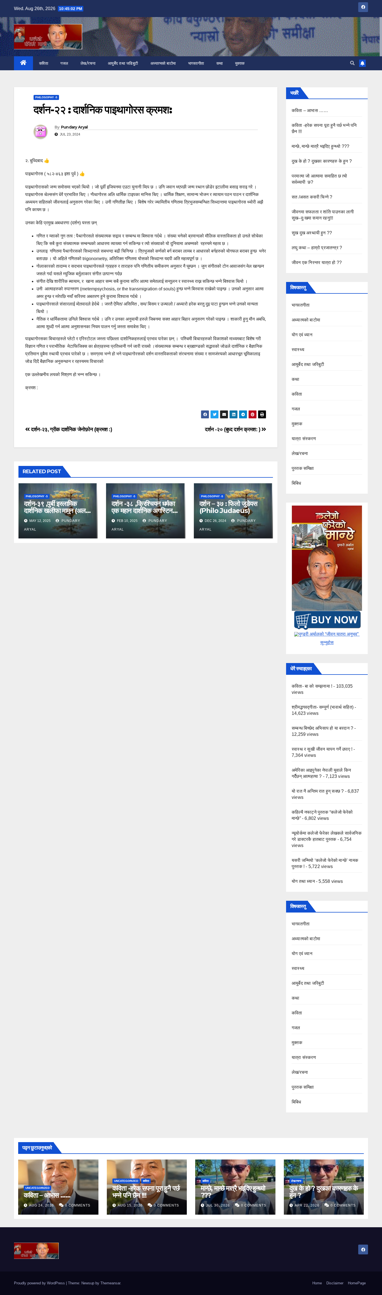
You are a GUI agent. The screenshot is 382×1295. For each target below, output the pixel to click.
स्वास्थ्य (298, 349)
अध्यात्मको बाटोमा (163, 63)
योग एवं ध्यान (302, 334)
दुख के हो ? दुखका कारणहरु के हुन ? (322, 161)
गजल (64, 63)
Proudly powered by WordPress (40, 1283)
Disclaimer (334, 1283)
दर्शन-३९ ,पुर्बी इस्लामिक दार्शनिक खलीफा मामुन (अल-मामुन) (56, 511)
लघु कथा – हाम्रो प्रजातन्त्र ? (317, 247)
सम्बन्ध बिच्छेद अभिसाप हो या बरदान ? (322, 728)
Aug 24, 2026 (41, 1205)
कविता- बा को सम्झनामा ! (312, 686)
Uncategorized (37, 1187)
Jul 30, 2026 (218, 1205)
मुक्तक (240, 63)
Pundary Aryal (74, 127)
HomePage (357, 1283)
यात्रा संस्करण (304, 438)
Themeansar (110, 1283)
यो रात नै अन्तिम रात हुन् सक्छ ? (318, 791)
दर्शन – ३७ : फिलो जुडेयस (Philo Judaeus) (228, 507)
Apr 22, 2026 (307, 1205)
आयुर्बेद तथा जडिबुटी (123, 63)
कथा (219, 63)
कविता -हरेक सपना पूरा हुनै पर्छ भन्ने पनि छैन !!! (146, 1191)
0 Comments (77, 1205)
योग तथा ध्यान (303, 881)
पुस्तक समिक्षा (303, 468)
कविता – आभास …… (310, 110)
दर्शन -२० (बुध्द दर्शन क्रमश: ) (233, 429)
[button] (352, 63)
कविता (43, 63)
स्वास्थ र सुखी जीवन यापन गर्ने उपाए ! (322, 749)
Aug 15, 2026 (130, 1205)
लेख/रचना (88, 63)
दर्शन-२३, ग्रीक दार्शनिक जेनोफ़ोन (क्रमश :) (71, 429)
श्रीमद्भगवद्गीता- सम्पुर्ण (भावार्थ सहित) (322, 707)
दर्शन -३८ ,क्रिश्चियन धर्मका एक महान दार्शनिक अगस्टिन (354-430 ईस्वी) (143, 511)
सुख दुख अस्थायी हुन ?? (312, 232)
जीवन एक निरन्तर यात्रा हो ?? (317, 262)
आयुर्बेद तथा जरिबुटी (308, 364)
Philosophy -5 (46, 97)
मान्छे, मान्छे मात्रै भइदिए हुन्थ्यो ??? (320, 146)
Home (317, 1283)
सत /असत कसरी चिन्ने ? (312, 197)
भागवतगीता (196, 63)
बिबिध (296, 483)
